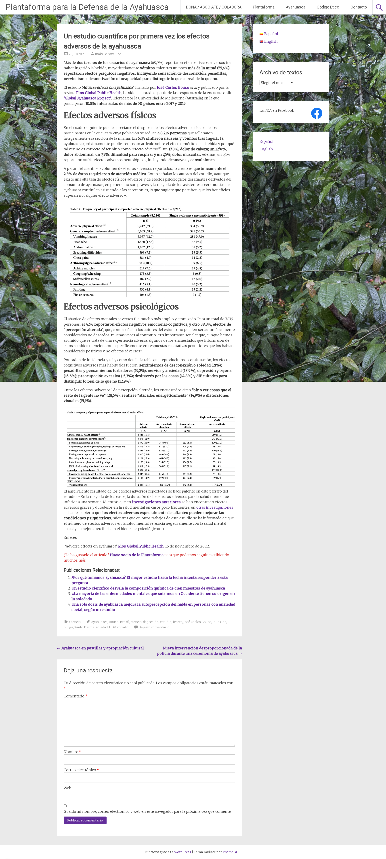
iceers (177, 622)
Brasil (124, 622)
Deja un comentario (154, 627)
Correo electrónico (81, 770)
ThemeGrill (232, 852)
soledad (102, 627)
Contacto (358, 7)
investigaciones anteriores (156, 502)
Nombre (72, 752)
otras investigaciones (214, 507)
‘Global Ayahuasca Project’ (87, 98)
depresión (151, 622)
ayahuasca (99, 622)
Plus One (219, 622)
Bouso (114, 622)
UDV (112, 627)
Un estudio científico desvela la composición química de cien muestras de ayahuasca (148, 588)
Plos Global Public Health (99, 93)
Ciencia (75, 622)
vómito (122, 627)
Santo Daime (84, 627)
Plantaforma (264, 7)
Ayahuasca (295, 7)
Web (67, 788)
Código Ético (328, 7)
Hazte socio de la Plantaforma (137, 555)
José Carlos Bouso (173, 87)
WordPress (182, 852)
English (266, 149)
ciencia (136, 622)
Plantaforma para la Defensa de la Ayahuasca (87, 7)
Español (266, 141)
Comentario (76, 696)
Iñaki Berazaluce (108, 54)
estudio (166, 622)
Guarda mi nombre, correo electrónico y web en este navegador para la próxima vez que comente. (147, 811)
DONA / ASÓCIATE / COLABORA (213, 7)
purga (68, 627)
